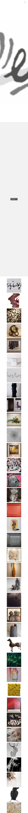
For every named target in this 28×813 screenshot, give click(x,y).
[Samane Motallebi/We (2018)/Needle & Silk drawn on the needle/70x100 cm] (14, 382)
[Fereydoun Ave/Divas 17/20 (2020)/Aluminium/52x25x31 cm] (14, 756)
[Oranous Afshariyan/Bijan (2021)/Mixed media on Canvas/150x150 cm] (14, 696)
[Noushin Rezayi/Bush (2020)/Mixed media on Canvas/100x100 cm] (14, 561)
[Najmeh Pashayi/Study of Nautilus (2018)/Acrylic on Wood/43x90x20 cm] (14, 367)
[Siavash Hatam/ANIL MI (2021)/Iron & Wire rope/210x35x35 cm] (14, 576)
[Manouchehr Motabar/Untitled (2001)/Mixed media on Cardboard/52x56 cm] (14, 591)
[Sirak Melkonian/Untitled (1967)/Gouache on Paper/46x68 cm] (14, 352)
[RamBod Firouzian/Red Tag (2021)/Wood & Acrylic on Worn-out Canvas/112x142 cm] (14, 516)
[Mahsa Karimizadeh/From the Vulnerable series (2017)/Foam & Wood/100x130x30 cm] (14, 606)
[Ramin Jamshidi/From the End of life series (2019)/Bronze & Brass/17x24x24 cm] (14, 337)
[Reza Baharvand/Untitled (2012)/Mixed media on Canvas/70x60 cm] (14, 711)
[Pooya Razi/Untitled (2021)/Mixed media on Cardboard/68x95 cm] (14, 412)
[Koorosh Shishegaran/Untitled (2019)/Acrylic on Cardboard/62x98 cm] (14, 427)
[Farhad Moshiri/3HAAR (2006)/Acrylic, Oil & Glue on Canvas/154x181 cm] (14, 322)
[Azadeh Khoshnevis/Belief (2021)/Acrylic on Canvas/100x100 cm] (14, 621)
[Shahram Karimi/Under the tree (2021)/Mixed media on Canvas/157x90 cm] (14, 681)
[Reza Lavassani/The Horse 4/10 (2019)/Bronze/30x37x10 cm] (14, 651)
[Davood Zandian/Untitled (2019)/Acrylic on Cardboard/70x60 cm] (14, 457)
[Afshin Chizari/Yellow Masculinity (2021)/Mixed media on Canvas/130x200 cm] (14, 666)
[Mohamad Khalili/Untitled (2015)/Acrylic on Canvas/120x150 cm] (14, 546)
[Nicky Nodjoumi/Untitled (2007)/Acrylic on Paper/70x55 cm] (14, 531)
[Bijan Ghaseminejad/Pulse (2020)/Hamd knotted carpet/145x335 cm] (14, 307)
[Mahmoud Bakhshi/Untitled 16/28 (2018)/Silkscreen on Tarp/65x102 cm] (14, 292)
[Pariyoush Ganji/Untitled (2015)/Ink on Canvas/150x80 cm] (14, 786)
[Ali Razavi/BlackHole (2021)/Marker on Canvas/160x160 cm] (14, 442)
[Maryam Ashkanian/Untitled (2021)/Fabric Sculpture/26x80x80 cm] (14, 726)
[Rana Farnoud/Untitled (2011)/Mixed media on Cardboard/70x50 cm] (14, 486)
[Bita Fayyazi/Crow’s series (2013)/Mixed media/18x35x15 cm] (14, 801)
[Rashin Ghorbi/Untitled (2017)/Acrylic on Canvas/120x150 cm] (14, 472)
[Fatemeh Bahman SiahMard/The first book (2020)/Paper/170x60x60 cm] (14, 501)
